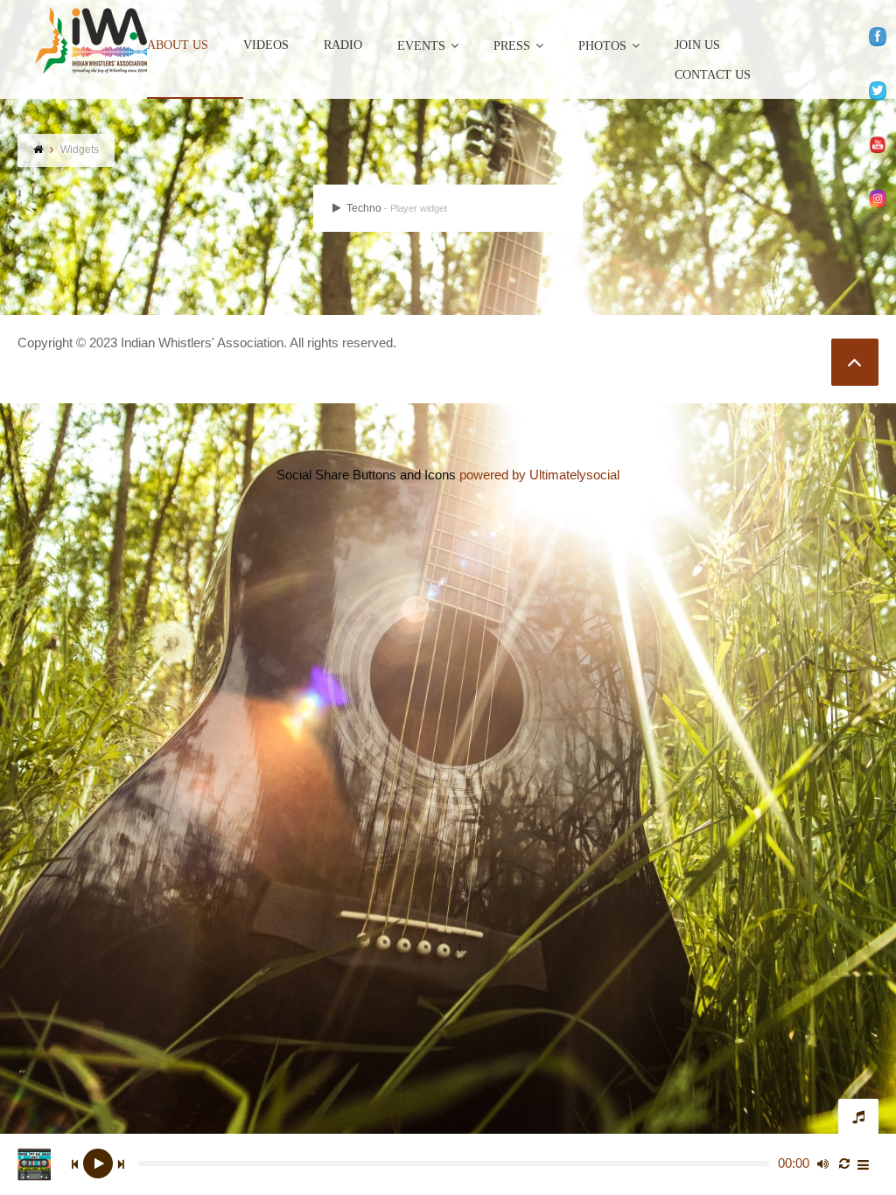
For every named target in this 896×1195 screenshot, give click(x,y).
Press (512, 45)
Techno (395, 208)
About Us (177, 45)
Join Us (697, 45)
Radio (343, 45)
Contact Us (713, 75)
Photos (602, 45)
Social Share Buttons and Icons (366, 474)
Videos (266, 45)
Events (421, 45)
